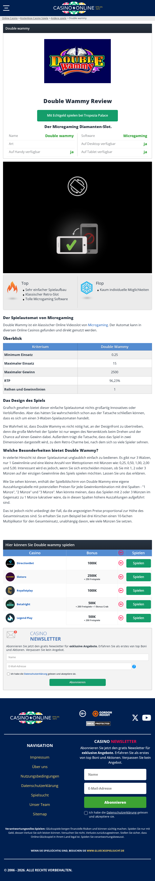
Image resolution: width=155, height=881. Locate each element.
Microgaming (98, 325)
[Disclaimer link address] (105, 713)
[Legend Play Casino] (11, 617)
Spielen (138, 563)
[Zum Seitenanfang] (147, 875)
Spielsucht (40, 795)
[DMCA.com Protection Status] (98, 723)
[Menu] (6, 8)
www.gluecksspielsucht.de (105, 850)
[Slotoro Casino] (11, 576)
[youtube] (146, 718)
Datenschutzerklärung (35, 673)
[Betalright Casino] (11, 604)
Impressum (39, 757)
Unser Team (39, 804)
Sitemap (40, 814)
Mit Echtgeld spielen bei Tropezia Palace (77, 115)
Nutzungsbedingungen (40, 776)
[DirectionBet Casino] (11, 563)
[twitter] (135, 718)
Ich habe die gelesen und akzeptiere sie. (43, 673)
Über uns (40, 766)
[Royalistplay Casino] (11, 590)
